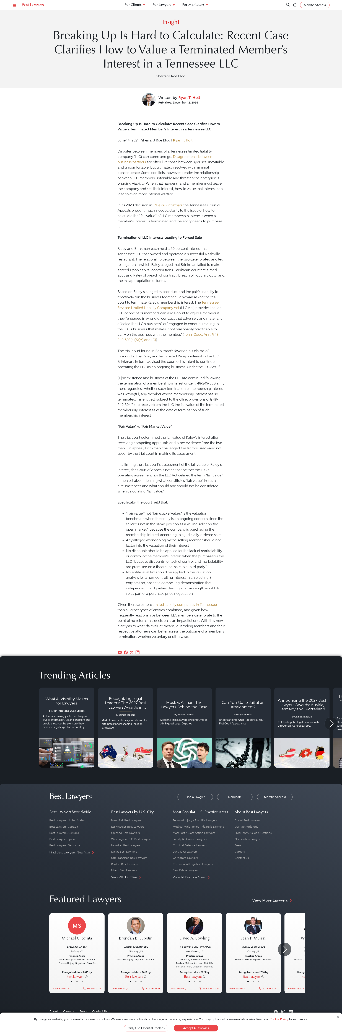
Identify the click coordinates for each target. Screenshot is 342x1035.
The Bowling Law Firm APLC (194, 946)
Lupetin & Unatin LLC (135, 946)
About (53, 1011)
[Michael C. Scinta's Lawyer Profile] (77, 930)
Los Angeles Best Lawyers (127, 826)
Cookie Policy (279, 1019)
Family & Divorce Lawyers (190, 839)
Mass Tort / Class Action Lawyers (194, 833)
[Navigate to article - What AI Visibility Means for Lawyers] (66, 728)
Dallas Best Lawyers (124, 851)
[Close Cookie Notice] (338, 1017)
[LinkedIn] (291, 1011)
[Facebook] (276, 1011)
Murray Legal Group (253, 946)
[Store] (295, 5)
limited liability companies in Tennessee (185, 604)
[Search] (288, 5)
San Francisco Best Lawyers (129, 858)
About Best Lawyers (248, 820)
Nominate (235, 797)
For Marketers (193, 5)
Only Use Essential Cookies (146, 1028)
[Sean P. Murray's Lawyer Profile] (253, 930)
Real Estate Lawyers (186, 870)
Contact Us (242, 858)
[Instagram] (283, 1011)
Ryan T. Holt (189, 97)
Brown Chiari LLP (77, 946)
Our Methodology (246, 826)
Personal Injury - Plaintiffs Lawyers (195, 820)
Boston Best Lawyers (124, 864)
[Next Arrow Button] (331, 723)
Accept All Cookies (196, 1028)
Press (238, 845)
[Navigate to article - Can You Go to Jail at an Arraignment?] (243, 728)
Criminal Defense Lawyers (190, 845)
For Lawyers (162, 5)
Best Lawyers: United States (67, 820)
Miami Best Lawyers (124, 870)
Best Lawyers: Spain (62, 839)
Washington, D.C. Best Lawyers (131, 839)
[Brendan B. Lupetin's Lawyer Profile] (136, 930)
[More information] (86, 976)
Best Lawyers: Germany (64, 845)
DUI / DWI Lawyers (185, 851)
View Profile (59, 988)
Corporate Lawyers (185, 858)
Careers (240, 851)
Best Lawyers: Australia (64, 833)
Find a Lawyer (195, 797)
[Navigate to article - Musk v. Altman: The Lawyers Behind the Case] (184, 728)
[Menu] (14, 5)
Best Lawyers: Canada (63, 826)
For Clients (133, 5)
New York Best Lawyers (126, 820)
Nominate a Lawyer (247, 839)
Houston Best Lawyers (125, 845)
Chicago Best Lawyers (125, 833)
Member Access (275, 797)
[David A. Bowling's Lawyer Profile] (194, 930)
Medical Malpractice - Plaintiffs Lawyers (198, 826)
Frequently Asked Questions (253, 833)
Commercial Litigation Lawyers (193, 864)
